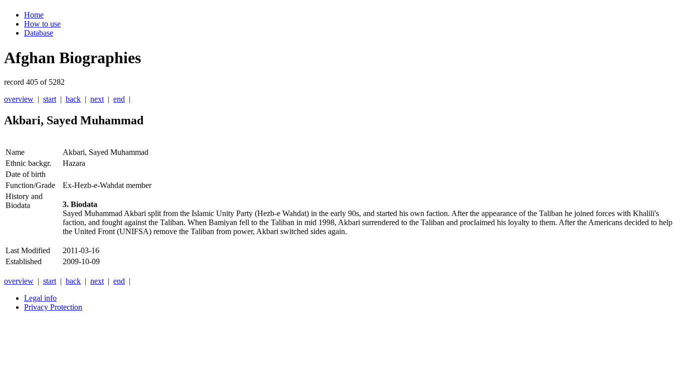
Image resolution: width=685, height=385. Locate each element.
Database (38, 33)
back (73, 99)
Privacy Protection (53, 307)
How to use (42, 24)
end (119, 99)
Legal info (40, 298)
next (97, 99)
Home (34, 15)
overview (19, 99)
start (49, 99)
